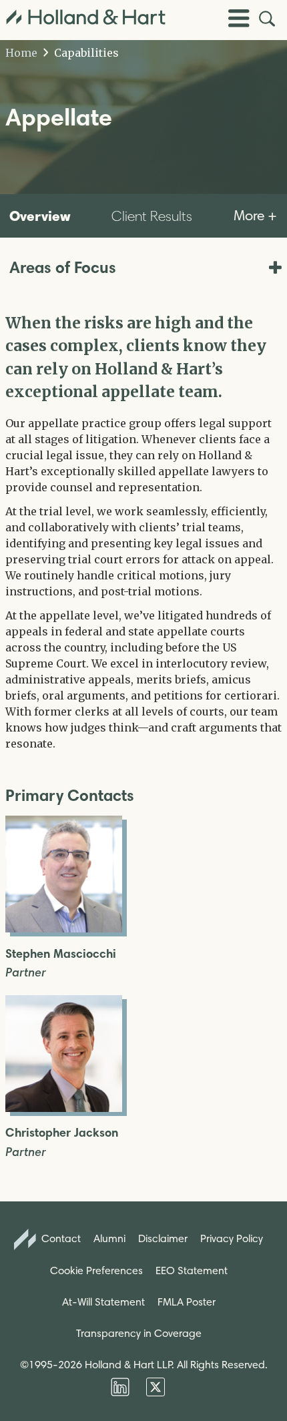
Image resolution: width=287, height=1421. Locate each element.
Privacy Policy (231, 1238)
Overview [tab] (40, 215)
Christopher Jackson (61, 1133)
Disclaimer (163, 1238)
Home (21, 52)
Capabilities (85, 52)
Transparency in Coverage (139, 1333)
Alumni (109, 1238)
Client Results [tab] (151, 216)
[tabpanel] (143, 532)
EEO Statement (192, 1270)
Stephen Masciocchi (60, 954)
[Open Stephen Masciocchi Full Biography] (63, 928)
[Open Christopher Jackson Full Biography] (63, 1108)
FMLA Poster (187, 1302)
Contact (60, 1238)
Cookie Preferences (96, 1270)
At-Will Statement (103, 1302)
